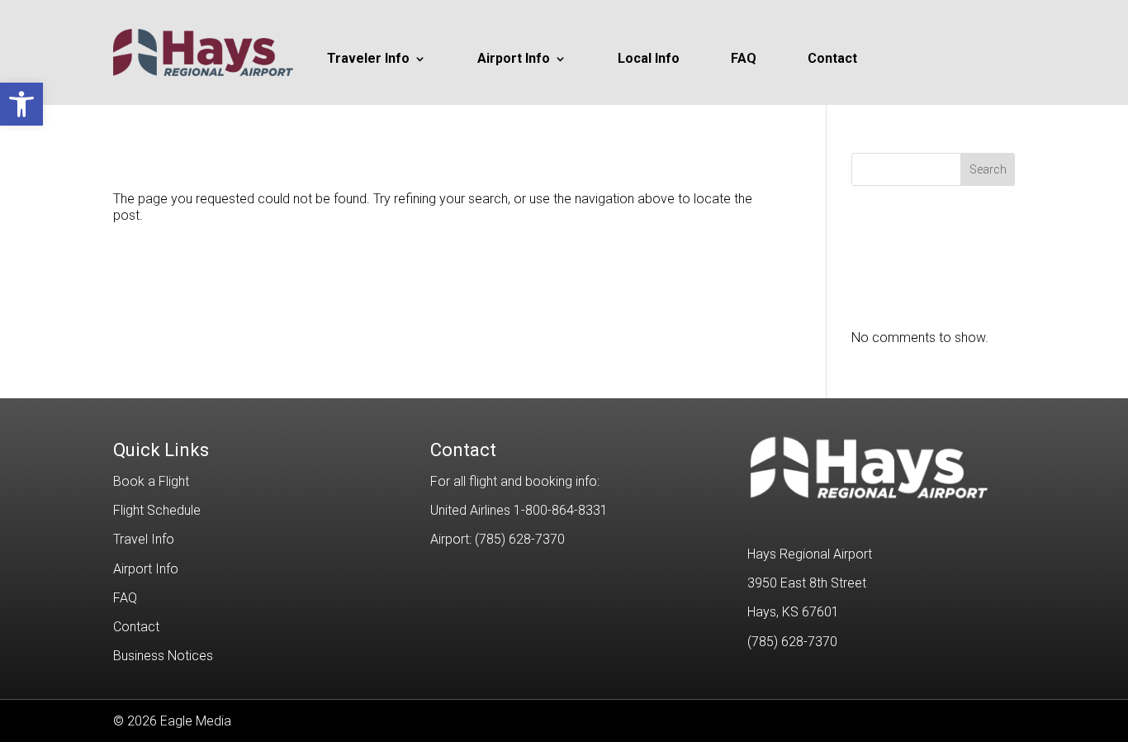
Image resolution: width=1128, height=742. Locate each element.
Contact (832, 59)
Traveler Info (368, 59)
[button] (21, 104)
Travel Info (143, 539)
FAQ (743, 59)
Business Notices (163, 656)
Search (988, 169)
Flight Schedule (157, 510)
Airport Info (513, 59)
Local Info (649, 59)
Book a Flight (151, 481)
